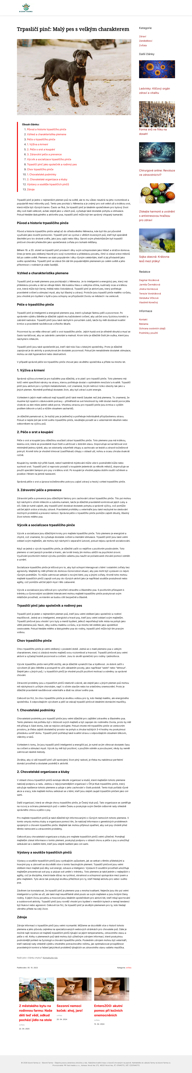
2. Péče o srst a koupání (41, 149)
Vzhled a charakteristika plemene (46, 134)
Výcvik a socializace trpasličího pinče (49, 159)
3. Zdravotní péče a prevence (44, 154)
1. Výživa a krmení (37, 144)
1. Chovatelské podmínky (41, 174)
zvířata (128, 968)
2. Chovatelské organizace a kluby (47, 179)
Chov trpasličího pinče (40, 169)
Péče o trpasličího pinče (41, 139)
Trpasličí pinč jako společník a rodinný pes (52, 164)
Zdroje (31, 189)
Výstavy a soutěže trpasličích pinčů (48, 184)
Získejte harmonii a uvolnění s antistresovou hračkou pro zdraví (157, 216)
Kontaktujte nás (50, 958)
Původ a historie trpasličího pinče (46, 129)
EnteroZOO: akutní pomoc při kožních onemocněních (108, 1010)
